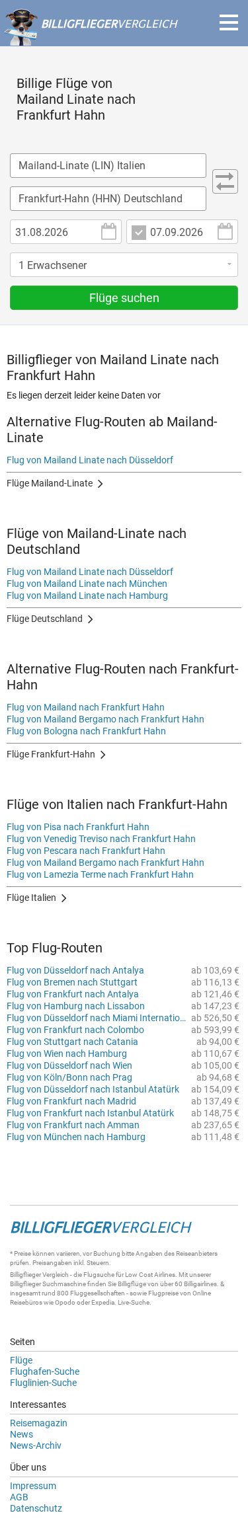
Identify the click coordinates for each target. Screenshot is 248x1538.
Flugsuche (98, 1274)
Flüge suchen (124, 298)
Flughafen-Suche (44, 1371)
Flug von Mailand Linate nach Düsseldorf (90, 460)
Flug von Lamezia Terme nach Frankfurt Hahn (100, 874)
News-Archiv (36, 1445)
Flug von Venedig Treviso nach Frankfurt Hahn (101, 838)
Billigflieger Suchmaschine (48, 1284)
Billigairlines (200, 1284)
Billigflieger (25, 1274)
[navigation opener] (229, 22)
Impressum (33, 1485)
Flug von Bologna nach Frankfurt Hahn (86, 731)
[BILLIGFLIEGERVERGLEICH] (90, 39)
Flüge (21, 1360)
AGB (19, 1497)
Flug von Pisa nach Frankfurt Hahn (78, 827)
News (21, 1434)
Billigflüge (132, 1284)
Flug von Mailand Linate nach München (87, 583)
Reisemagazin (38, 1423)
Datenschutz (36, 1508)
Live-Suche (133, 1302)
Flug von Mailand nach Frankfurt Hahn (86, 707)
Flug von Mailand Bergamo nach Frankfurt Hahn (105, 719)
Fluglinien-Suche (43, 1382)
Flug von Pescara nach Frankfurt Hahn (86, 850)
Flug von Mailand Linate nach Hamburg (87, 595)
